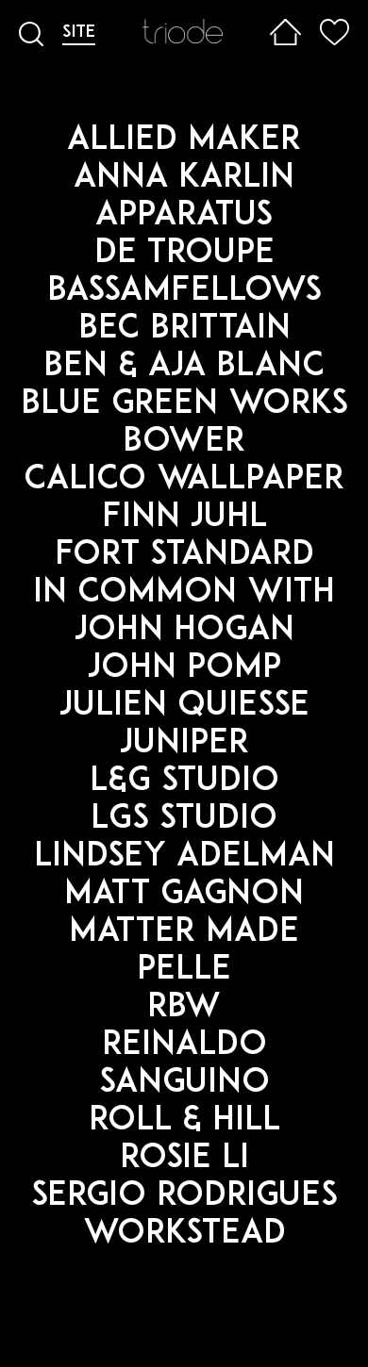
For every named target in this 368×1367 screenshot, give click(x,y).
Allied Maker (184, 140)
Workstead (184, 1234)
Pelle (184, 970)
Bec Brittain (184, 329)
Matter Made (184, 932)
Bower (184, 442)
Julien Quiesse (184, 706)
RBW (184, 1008)
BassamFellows (184, 291)
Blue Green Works (184, 404)
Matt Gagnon (184, 895)
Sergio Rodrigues (184, 1196)
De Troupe (184, 254)
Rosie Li (184, 1159)
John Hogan (184, 631)
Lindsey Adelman (184, 857)
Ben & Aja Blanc (184, 367)
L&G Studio (184, 782)
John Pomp (184, 668)
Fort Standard (184, 555)
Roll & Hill (184, 1121)
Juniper (184, 744)
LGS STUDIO (184, 819)
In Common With (184, 593)
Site (78, 32)
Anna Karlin (184, 178)
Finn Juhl (184, 518)
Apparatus (184, 216)
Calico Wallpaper (184, 480)
